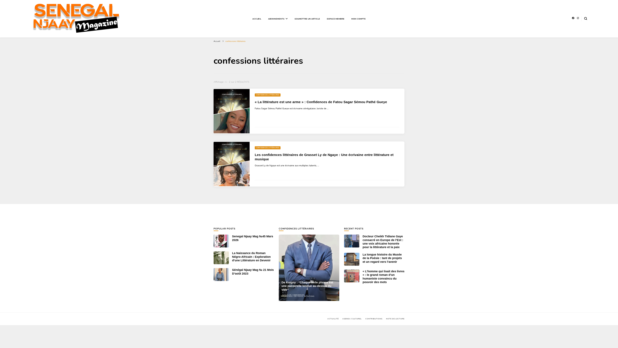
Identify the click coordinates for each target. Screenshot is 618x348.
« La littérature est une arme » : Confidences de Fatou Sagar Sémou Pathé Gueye (321, 102)
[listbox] (309, 268)
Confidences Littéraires (267, 95)
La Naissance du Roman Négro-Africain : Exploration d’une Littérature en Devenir (251, 256)
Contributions (373, 319)
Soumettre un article (307, 18)
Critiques (298, 296)
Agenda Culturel (352, 319)
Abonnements (276, 18)
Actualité (286, 295)
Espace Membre (335, 18)
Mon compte (358, 18)
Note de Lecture (395, 319)
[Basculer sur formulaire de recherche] (585, 18)
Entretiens (309, 296)
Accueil (256, 18)
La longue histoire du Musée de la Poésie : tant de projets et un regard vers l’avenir (382, 258)
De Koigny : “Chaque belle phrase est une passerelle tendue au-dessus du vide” (307, 286)
